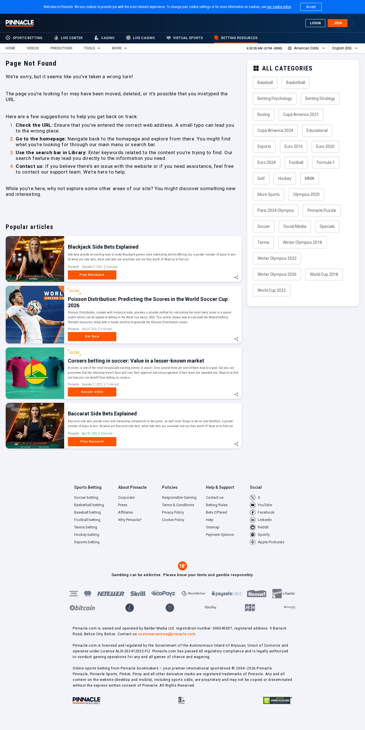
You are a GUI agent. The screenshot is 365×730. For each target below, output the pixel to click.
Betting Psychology (274, 98)
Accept (311, 7)
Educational (317, 130)
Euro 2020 (325, 146)
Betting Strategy (320, 98)
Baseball (265, 82)
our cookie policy (279, 7)
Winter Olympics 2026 (277, 274)
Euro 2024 (266, 162)
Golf (261, 178)
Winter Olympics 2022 (277, 258)
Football (296, 162)
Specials (327, 226)
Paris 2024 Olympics (275, 210)
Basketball (295, 82)
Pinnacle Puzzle (321, 210)
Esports (264, 146)
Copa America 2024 (275, 130)
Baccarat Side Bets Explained (102, 414)
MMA (310, 178)
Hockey (284, 178)
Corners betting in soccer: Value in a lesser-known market (136, 361)
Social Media (294, 226)
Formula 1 (326, 162)
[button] (10, 48)
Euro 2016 (294, 146)
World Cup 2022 (271, 290)
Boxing (263, 114)
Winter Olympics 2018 (302, 242)
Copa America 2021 (301, 114)
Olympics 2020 (306, 194)
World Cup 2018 (324, 274)
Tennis (263, 242)
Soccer (263, 226)
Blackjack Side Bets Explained (103, 247)
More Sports (268, 194)
